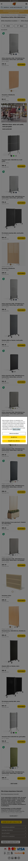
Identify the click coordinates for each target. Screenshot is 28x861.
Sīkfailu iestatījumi (14, 433)
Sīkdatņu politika (16, 429)
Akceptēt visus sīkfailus (14, 441)
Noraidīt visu (14, 437)
